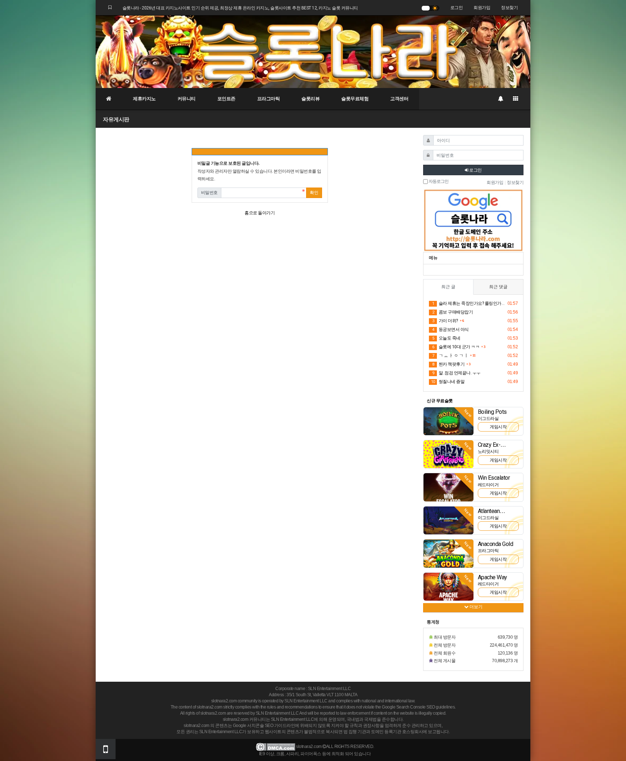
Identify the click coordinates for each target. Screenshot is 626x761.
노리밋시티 (488, 451)
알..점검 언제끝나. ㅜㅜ (456, 372)
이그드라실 (488, 418)
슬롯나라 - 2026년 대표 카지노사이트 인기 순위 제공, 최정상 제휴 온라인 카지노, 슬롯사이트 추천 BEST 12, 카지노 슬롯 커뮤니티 (240, 7)
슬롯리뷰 (310, 98)
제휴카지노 (144, 98)
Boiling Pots (492, 411)
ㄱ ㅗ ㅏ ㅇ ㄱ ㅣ (450, 355)
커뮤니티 (187, 98)
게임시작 (498, 426)
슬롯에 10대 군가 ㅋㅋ (455, 346)
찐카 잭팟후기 (448, 364)
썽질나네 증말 (447, 381)
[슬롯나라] (313, 51)
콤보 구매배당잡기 (452, 312)
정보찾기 (509, 7)
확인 (314, 192)
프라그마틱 (268, 98)
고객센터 (399, 98)
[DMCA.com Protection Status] (275, 746)
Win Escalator (494, 477)
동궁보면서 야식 (450, 329)
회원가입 (481, 7)
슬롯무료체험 (354, 98)
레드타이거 (488, 484)
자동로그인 (438, 181)
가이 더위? (445, 320)
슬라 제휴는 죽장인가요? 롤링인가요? (468, 303)
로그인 (456, 7)
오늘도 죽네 (446, 338)
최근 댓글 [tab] (498, 286)
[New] (448, 421)
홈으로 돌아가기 (260, 212)
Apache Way (492, 577)
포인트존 (226, 98)
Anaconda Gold (495, 544)
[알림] (500, 99)
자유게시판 (116, 119)
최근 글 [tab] (448, 286)
